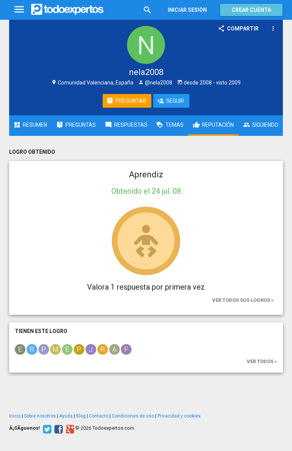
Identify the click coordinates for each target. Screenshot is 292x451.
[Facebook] (57, 428)
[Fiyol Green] (126, 349)
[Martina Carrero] (55, 349)
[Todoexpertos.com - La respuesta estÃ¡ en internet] (67, 9)
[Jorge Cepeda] (91, 349)
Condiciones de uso (133, 416)
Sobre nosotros (40, 416)
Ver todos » (262, 361)
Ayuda (66, 416)
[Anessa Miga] (114, 349)
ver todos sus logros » (243, 300)
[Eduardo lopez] (20, 349)
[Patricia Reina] (79, 349)
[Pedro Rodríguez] (43, 349)
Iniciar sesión (187, 10)
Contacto (98, 416)
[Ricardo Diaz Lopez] (32, 349)
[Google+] (69, 428)
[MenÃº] (19, 9)
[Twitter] (46, 428)
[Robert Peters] (102, 349)
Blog (81, 416)
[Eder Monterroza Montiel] (67, 349)
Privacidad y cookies (179, 416)
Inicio (15, 416)
